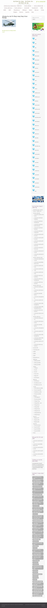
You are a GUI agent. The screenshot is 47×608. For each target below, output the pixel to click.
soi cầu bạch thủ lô (35, 562)
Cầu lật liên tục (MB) (37, 109)
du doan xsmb (37, 494)
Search (34, 19)
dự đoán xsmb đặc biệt (38, 532)
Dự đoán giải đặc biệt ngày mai (37, 511)
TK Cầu (42, 10)
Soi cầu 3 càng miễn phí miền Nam (37, 557)
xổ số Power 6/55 (37, 76)
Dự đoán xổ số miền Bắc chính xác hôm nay (37, 536)
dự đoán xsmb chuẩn (36, 526)
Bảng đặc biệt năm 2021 (36, 484)
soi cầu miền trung (35, 577)
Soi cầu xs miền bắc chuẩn (38, 5)
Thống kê (15, 12)
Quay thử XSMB (37, 174)
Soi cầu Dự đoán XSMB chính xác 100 (37, 567)
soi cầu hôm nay (35, 570)
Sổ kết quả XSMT (37, 360)
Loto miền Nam (37, 166)
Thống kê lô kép (37, 133)
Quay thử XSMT (37, 427)
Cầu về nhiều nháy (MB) (38, 117)
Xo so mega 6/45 (37, 72)
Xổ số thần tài (36, 380)
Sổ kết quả (24, 10)
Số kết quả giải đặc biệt (37, 583)
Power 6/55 (36, 373)
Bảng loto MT (36, 417)
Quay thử (27, 12)
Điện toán (36, 10)
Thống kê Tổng (37, 150)
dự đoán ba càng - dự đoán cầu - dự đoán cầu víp (12, 604)
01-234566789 (41, 1)
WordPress (43, 605)
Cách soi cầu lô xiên (37, 489)
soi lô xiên (34, 579)
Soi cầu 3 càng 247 (37, 550)
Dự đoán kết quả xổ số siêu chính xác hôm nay (37, 517)
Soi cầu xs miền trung (8, 7)
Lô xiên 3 (35, 546)
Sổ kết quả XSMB (37, 364)
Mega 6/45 (36, 375)
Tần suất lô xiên (37, 596)
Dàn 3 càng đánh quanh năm (37, 500)
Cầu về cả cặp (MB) (37, 113)
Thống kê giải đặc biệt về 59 (37, 593)
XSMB (41, 7)
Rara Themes (37, 604)
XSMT (10, 10)
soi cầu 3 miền (36, 560)
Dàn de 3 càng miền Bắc (37, 503)
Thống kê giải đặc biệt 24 (37, 587)
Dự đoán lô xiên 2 (37, 520)
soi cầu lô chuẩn (35, 572)
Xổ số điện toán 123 (37, 382)
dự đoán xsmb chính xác (36, 529)
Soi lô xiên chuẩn (37, 581)
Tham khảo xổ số (35, 7)
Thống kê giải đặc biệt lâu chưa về (37, 590)
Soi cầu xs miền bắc (27, 5)
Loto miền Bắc (36, 162)
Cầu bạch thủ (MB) (37, 393)
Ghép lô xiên (36, 539)
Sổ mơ (33, 12)
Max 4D (36, 84)
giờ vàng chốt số (35, 541)
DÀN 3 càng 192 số (37, 497)
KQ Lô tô (21, 12)
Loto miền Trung (37, 170)
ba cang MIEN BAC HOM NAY (37, 480)
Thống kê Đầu (36, 406)
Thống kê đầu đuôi (37, 121)
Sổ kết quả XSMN (37, 362)
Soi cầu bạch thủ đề (35, 564)
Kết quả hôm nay (17, 10)
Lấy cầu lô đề (26, 7)
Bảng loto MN (36, 419)
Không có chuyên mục (37, 543)
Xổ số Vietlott (36, 377)
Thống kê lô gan (37, 125)
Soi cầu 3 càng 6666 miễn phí (37, 553)
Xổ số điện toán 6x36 (37, 92)
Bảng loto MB (36, 421)
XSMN (4, 10)
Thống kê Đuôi (36, 404)
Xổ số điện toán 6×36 (38, 384)
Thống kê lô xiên (37, 129)
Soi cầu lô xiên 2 (37, 574)
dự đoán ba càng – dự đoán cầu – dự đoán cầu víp (23, 2)
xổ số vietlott (36, 68)
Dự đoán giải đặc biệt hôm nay (37, 508)
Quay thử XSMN (37, 428)
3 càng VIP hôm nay (37, 477)
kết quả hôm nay (37, 51)
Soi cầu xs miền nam (18, 7)
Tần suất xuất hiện (37, 154)
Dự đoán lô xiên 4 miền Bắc (37, 522)
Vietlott (30, 10)
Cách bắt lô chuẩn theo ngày (37, 486)
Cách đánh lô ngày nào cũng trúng (37, 492)
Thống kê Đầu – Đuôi (38, 402)
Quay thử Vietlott (37, 425)
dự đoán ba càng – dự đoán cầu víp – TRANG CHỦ (13, 5)
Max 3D (36, 80)
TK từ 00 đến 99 (37, 158)
